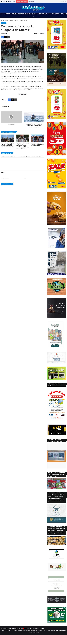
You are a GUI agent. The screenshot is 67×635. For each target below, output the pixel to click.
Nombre (2, 172)
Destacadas (23, 94)
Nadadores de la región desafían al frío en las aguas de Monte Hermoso (37, 144)
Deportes (21, 13)
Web (24, 178)
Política (33, 13)
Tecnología (55, 13)
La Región (7, 20)
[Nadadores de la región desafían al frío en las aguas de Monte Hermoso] (37, 138)
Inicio (3, 20)
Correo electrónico (5, 178)
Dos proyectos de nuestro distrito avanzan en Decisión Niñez (41, 1)
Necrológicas (41, 13)
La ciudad (14, 13)
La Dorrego (7, 13)
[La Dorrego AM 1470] (33, 7)
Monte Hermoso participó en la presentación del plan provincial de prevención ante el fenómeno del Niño (7, 144)
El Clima (48, 13)
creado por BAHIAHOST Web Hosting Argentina (34, 628)
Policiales (28, 13)
